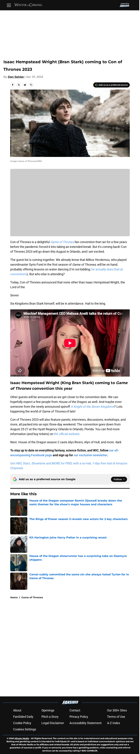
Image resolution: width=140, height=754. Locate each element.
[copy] (31, 84)
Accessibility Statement (85, 723)
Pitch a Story (50, 716)
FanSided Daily (23, 716)
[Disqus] (77, 647)
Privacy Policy (78, 716)
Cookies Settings (24, 729)
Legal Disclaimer (52, 723)
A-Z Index (113, 723)
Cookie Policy (22, 723)
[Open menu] (9, 5)
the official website (66, 434)
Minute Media (22, 738)
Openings (47, 710)
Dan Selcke (16, 76)
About (17, 710)
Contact (74, 710)
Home (14, 597)
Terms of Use (116, 716)
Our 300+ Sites (117, 710)
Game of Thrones (32, 597)
